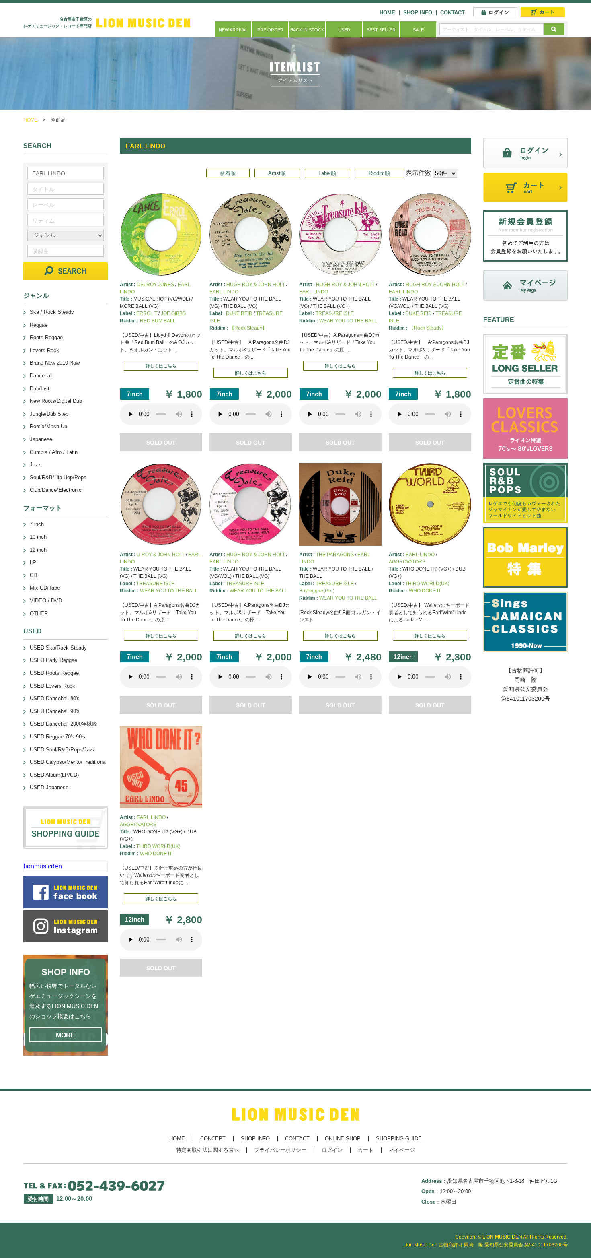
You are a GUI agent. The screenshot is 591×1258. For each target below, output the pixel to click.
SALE (418, 29)
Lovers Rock (44, 350)
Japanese (41, 439)
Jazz (35, 465)
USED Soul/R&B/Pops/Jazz (62, 750)
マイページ (402, 1150)
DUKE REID (239, 313)
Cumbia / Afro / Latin (54, 452)
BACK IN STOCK (307, 29)
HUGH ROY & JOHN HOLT (255, 284)
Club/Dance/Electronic (56, 490)
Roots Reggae (46, 337)
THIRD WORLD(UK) (427, 583)
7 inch (37, 524)
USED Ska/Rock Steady (58, 648)
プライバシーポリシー (280, 1150)
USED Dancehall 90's (55, 711)
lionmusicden (43, 866)
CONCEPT (213, 1138)
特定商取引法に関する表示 (207, 1150)
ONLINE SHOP (343, 1138)
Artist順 (277, 173)
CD (33, 575)
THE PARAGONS (335, 554)
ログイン (332, 1150)
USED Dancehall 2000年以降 (63, 724)
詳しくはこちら (161, 365)
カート (365, 1150)
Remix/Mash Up (48, 426)
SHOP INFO (417, 12)
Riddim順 (379, 173)
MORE (65, 1035)
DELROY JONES (155, 284)
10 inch (38, 537)
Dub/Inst (39, 389)
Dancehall (41, 376)
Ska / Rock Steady (52, 312)
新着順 (228, 173)
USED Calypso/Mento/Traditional (68, 762)
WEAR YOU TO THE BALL (348, 321)
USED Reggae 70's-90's (57, 737)
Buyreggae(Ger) (316, 591)
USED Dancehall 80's (55, 698)
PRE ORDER (270, 29)
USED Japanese (49, 787)
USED (344, 29)
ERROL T (146, 313)
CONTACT (452, 12)
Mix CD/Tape (45, 588)
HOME (387, 12)
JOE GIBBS (173, 313)
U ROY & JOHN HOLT (161, 554)
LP (33, 562)
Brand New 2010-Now (55, 363)
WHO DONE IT (425, 591)
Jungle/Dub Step (49, 414)
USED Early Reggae (53, 660)
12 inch (38, 550)
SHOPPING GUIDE (399, 1138)
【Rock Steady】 (248, 328)
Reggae (38, 325)
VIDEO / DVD (46, 601)
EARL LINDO (223, 292)
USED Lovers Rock (52, 686)
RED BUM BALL (158, 321)
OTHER (39, 613)
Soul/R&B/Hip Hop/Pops (58, 477)
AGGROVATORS (407, 562)
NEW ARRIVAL (233, 29)
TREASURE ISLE (335, 313)
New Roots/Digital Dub (56, 401)
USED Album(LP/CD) (54, 775)
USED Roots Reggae (54, 673)
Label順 (327, 173)
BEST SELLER (381, 29)
